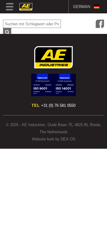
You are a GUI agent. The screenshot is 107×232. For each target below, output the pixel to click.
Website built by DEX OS (53, 139)
